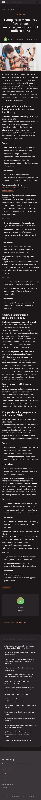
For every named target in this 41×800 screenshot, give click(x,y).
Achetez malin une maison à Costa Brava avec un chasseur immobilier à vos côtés (20, 647)
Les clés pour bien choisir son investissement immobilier (20, 713)
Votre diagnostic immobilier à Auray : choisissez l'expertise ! (17, 682)
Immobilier (11, 9)
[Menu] (37, 2)
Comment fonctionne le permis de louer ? (18, 741)
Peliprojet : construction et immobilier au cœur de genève (18, 669)
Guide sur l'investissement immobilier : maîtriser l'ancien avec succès (18, 700)
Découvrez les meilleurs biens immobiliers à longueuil (20, 706)
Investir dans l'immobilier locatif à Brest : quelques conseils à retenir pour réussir (19, 675)
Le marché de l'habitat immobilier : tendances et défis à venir (20, 653)
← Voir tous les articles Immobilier (14, 622)
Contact (4, 787)
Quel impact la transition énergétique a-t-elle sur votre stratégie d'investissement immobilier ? (20, 734)
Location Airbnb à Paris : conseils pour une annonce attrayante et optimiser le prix (19, 689)
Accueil (4, 9)
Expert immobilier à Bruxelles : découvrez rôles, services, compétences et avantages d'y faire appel (20, 661)
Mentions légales (7, 784)
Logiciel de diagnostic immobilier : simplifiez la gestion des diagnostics (20, 726)
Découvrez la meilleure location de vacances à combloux (20, 720)
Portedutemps (11, 2)
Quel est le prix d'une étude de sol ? (16, 694)
